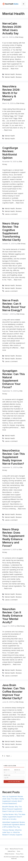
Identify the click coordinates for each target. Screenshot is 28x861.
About (6, 849)
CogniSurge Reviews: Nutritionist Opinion (10, 152)
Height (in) (17, 769)
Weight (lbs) (7, 775)
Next (9, 756)
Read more (14, 69)
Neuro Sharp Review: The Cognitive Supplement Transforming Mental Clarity (11, 231)
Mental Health (10, 74)
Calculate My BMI (14, 781)
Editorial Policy (11, 851)
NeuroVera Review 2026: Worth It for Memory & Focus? (11, 93)
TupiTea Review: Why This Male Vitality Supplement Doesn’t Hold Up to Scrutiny (13, 816)
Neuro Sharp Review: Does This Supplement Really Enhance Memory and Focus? (13, 537)
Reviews (19, 74)
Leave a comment (11, 214)
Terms (18, 851)
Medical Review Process (16, 849)
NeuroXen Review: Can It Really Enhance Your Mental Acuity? (12, 615)
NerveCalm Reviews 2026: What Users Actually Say (12, 28)
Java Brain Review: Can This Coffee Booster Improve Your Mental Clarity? (13, 691)
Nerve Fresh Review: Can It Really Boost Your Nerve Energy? (14, 305)
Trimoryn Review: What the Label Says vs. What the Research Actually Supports (12, 832)
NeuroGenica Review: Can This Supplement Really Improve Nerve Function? (13, 457)
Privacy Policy (19, 854)
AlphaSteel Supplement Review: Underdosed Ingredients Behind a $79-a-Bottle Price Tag (13, 824)
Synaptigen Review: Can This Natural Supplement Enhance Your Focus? (13, 379)
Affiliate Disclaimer (9, 854)
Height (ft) (7, 769)
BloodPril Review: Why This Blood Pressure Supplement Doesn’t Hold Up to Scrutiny (12, 809)
